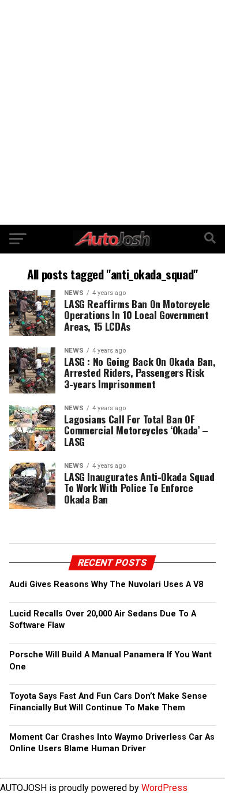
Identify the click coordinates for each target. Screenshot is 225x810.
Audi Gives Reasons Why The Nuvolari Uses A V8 (106, 584)
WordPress (164, 787)
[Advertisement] (112, 112)
